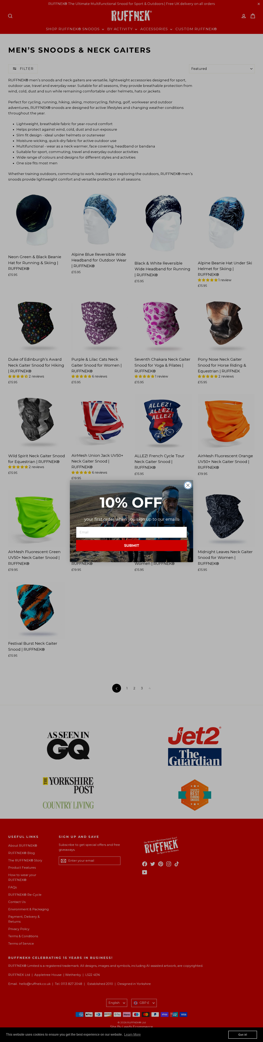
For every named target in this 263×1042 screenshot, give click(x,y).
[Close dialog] (187, 485)
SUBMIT (131, 545)
